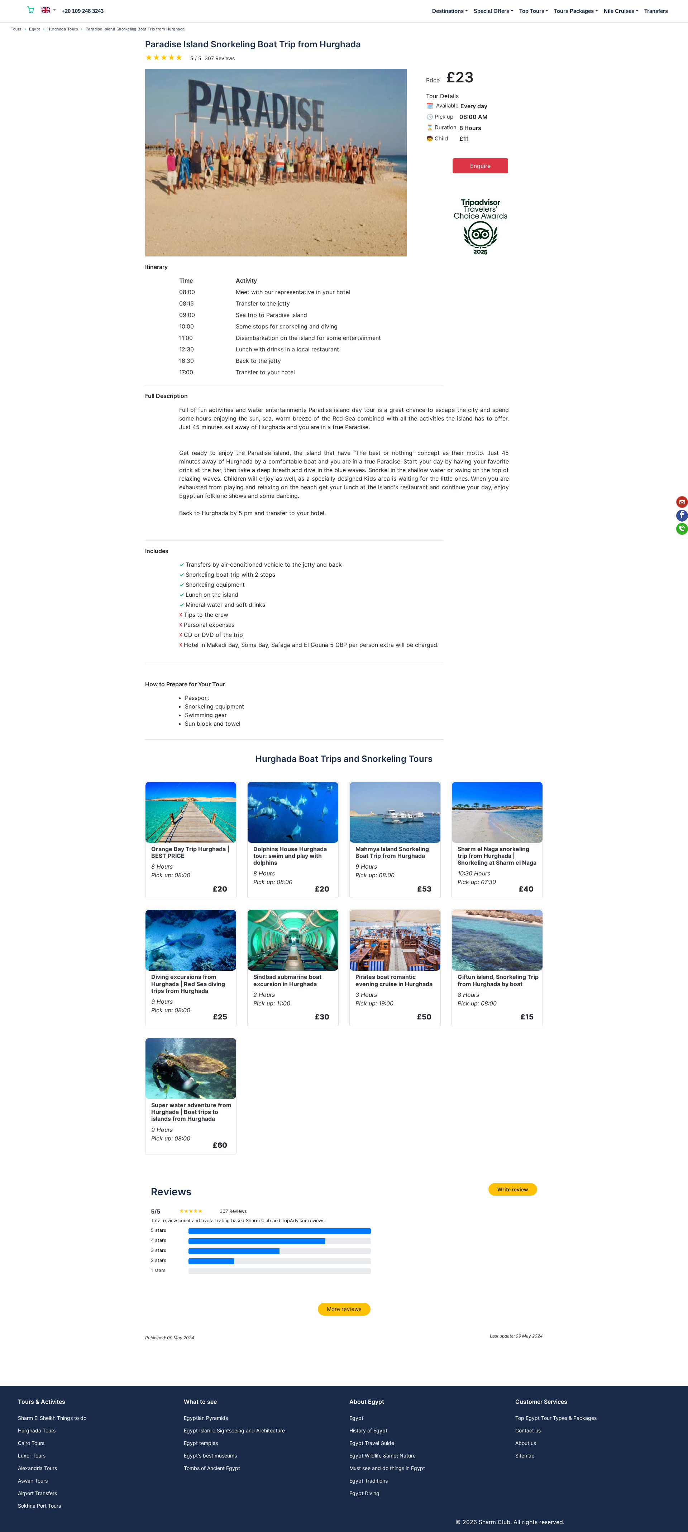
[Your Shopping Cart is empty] (30, 11)
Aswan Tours (33, 1481)
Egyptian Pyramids (206, 1418)
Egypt (34, 29)
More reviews (344, 1309)
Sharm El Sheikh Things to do (52, 1418)
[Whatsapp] (682, 529)
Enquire (480, 165)
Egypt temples (201, 1443)
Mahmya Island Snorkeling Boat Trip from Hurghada (392, 852)
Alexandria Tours (37, 1468)
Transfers (656, 11)
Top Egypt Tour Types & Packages (556, 1418)
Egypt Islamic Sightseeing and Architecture (234, 1430)
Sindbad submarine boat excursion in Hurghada (287, 980)
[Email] (682, 502)
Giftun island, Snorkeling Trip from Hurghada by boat (498, 980)
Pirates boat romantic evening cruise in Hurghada (394, 980)
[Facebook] (682, 516)
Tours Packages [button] (574, 11)
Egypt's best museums (210, 1455)
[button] (49, 10)
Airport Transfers (37, 1493)
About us (525, 1443)
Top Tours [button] (531, 11)
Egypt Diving (364, 1493)
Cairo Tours (31, 1443)
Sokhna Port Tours (39, 1506)
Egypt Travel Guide (371, 1443)
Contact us (528, 1430)
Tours (16, 29)
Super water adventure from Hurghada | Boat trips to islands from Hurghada (191, 1111)
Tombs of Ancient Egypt (212, 1468)
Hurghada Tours (62, 29)
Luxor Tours (32, 1455)
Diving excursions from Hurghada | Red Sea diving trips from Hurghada (188, 983)
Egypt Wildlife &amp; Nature (382, 1455)
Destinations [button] (448, 11)
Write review (512, 1189)
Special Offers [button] (491, 11)
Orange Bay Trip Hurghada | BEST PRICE (190, 852)
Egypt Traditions (368, 1481)
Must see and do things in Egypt (387, 1468)
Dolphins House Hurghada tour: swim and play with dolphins (290, 855)
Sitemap (525, 1455)
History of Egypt (368, 1430)
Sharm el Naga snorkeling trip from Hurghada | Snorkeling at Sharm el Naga (497, 855)
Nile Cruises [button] (619, 11)
